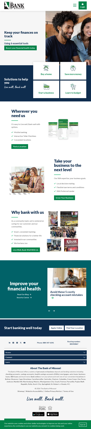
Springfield (46, 384)
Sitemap (21, 391)
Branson (14, 379)
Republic (24, 384)
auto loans (74, 374)
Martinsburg (28, 382)
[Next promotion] (54, 311)
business (50, 372)
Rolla (30, 384)
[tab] (46, 71)
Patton (63, 382)
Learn (7, 362)
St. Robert (55, 384)
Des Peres (82, 379)
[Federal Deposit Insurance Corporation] (42, 408)
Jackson (10, 382)
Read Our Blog (23, 294)
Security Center (23, 297)
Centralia (47, 379)
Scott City (37, 384)
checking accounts (13, 374)
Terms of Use (68, 391)
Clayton (55, 379)
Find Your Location (74, 328)
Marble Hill (18, 382)
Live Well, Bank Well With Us (25, 250)
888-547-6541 (48, 343)
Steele (63, 384)
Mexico (36, 382)
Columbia (62, 379)
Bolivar (8, 379)
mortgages (64, 374)
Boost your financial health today (20, 48)
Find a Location (19, 146)
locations (80, 377)
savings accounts (27, 374)
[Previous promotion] (49, 311)
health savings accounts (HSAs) (47, 374)
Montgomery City (47, 382)
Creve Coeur (72, 379)
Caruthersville (37, 379)
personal (40, 372)
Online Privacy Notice (52, 391)
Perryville (70, 382)
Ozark (57, 382)
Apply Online (56, 328)
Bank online (35, 377)
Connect (8, 357)
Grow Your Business (64, 198)
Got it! (83, 425)
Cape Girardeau (25, 379)
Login (82, 7)
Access (8, 352)
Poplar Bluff (79, 382)
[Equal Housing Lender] (50, 408)
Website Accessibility (34, 391)
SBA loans (14, 377)
